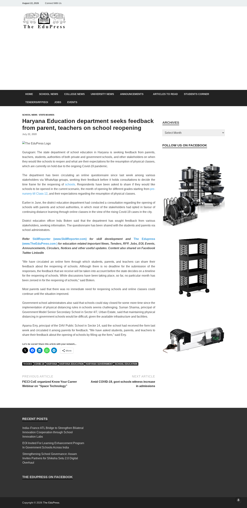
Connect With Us (53, 3)
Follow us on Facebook (184, 145)
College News (74, 94)
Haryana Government (99, 364)
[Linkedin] (212, 3)
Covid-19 (39, 364)
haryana (51, 364)
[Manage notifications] (238, 500)
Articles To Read (165, 94)
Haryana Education (71, 364)
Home (29, 94)
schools (70, 184)
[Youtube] (217, 3)
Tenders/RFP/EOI (36, 102)
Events (72, 102)
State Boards (46, 115)
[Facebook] (197, 3)
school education (126, 364)
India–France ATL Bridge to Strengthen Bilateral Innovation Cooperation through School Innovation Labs (53, 432)
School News (48, 94)
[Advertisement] (123, 63)
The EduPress (51, 502)
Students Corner (196, 94)
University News (102, 94)
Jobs (57, 102)
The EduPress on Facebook (47, 477)
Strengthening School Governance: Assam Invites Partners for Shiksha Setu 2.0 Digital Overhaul (50, 458)
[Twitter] (207, 3)
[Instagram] (202, 3)
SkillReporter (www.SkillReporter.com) (58, 238)
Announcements (131, 94)
